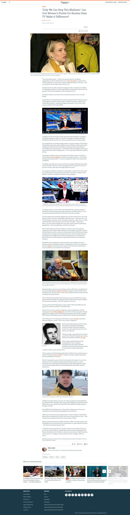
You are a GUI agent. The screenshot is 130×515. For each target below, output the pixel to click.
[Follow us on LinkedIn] (85, 495)
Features (46, 496)
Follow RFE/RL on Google (111, 2)
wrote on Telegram (55, 157)
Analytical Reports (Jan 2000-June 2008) (53, 509)
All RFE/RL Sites (27, 507)
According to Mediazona (57, 312)
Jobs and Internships (28, 502)
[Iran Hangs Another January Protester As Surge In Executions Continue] (75, 471)
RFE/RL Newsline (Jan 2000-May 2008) (53, 507)
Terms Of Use (26, 499)
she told (76, 319)
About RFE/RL (26, 494)
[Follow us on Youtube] (66, 495)
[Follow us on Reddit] (69, 495)
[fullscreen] (86, 132)
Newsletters (47, 499)
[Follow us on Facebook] (82, 495)
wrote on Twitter (57, 355)
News (45, 494)
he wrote (83, 337)
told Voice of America (62, 291)
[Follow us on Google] (76, 495)
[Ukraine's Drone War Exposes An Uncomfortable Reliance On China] (54, 471)
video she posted (71, 81)
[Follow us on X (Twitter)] (79, 495)
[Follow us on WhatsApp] (88, 495)
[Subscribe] (92, 495)
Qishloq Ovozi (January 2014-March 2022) (54, 504)
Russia (44, 6)
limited (49, 246)
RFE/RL (46, 111)
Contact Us (25, 509)
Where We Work (27, 496)
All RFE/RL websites (122, 2)
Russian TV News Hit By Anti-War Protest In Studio (57, 110)
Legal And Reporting (28, 504)
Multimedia (47, 502)
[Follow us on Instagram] (72, 495)
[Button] (86, 27)
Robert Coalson (47, 20)
